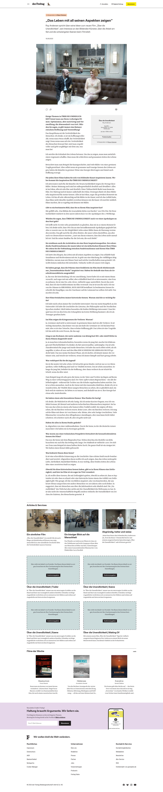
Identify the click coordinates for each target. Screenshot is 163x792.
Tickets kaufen (106, 137)
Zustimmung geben (53, 575)
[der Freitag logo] (39, 4)
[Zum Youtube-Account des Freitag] (135, 785)
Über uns (74, 748)
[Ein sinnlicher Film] (44, 527)
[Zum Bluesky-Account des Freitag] (127, 785)
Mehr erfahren (60, 717)
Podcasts (74, 771)
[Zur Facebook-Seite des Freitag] (124, 785)
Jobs (72, 763)
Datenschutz (31, 752)
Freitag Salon (75, 774)
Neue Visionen (112, 142)
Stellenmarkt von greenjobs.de (126, 767)
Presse (73, 755)
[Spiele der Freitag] (49, 4)
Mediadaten (120, 752)
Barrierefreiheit (32, 759)
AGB (28, 755)
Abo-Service (120, 759)
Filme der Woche (35, 651)
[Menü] (28, 4)
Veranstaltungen (76, 767)
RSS (117, 763)
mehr (134, 651)
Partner (73, 759)
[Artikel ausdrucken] (116, 109)
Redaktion (74, 752)
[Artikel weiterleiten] (50, 109)
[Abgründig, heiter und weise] (119, 526)
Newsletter (120, 755)
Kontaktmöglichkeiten (123, 748)
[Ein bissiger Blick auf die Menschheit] (81, 530)
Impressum (30, 748)
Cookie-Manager (32, 767)
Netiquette (30, 763)
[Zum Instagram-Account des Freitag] (131, 785)
